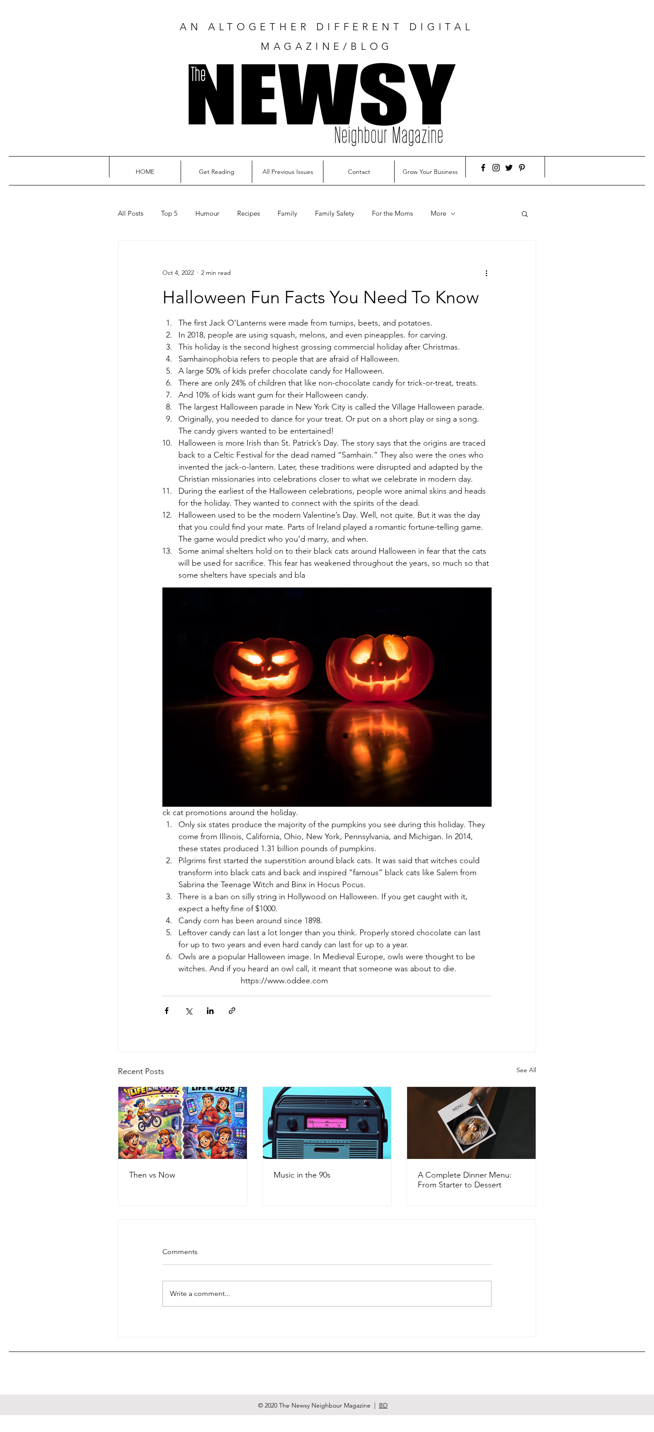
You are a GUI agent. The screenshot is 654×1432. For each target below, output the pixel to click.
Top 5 (169, 213)
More (438, 213)
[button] (525, 213)
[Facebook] (483, 168)
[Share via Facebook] (166, 1010)
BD (383, 1405)
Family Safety (334, 213)
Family (287, 213)
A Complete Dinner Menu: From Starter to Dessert (465, 1180)
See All (526, 1070)
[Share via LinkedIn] (210, 1010)
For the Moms (392, 213)
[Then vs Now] (182, 1123)
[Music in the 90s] (327, 1123)
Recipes (248, 213)
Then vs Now (152, 1175)
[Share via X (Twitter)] (188, 1010)
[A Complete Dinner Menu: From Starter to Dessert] (471, 1123)
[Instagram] (496, 168)
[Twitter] (509, 168)
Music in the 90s (302, 1175)
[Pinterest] (522, 168)
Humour (207, 213)
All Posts (130, 213)
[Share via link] (232, 1010)
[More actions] (486, 272)
